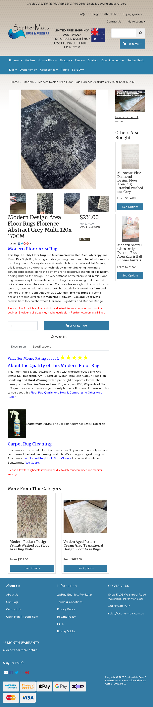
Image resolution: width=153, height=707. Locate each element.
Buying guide (131, 14)
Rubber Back (136, 60)
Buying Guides (66, 631)
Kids (12, 69)
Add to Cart (78, 326)
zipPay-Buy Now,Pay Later (74, 594)
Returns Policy (66, 616)
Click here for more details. (20, 650)
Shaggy (65, 60)
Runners (14, 60)
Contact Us (114, 21)
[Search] (140, 33)
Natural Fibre (46, 60)
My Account (135, 21)
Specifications (42, 346)
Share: (14, 243)
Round (65, 69)
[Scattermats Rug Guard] (17, 424)
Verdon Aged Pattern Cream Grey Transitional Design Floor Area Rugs (83, 545)
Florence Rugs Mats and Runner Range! (76, 301)
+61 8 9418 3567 (119, 606)
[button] (58, 336)
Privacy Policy (66, 609)
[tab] (18, 347)
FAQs (81, 14)
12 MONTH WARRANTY (21, 643)
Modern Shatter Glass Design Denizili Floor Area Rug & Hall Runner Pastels (129, 252)
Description (18, 346)
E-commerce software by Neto (130, 680)
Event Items (27, 69)
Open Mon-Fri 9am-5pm (22, 616)
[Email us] (6, 672)
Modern (30, 60)
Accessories (47, 69)
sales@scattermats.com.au (126, 613)
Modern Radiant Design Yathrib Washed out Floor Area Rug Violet (29, 545)
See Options (32, 568)
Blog (95, 14)
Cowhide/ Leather (113, 60)
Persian (80, 60)
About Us (110, 14)
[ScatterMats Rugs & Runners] (29, 31)
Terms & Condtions (69, 602)
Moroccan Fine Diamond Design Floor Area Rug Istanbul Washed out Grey (130, 182)
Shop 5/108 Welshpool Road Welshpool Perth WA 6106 (127, 597)
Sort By (77, 69)
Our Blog (12, 602)
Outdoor (93, 60)
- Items (133, 44)
